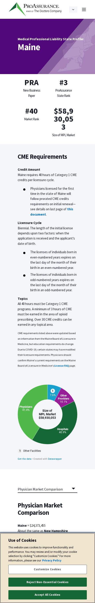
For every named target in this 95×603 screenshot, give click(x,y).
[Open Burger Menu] (84, 9)
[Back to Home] (35, 9)
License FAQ (61, 365)
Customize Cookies (47, 569)
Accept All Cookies (47, 595)
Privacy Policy (51, 560)
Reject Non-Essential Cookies (47, 582)
